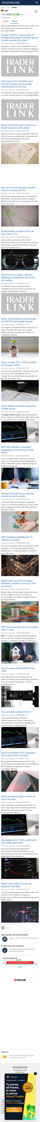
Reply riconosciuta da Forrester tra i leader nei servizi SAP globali (18, 126)
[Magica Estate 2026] (20, 1097)
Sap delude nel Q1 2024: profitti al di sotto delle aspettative (18, 841)
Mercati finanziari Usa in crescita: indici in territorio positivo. (17, 495)
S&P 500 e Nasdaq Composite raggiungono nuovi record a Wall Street (17, 450)
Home (3, 7)
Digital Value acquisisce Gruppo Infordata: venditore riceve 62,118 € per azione (18, 583)
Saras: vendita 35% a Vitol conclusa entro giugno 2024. (18, 363)
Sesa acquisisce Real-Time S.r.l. (17, 712)
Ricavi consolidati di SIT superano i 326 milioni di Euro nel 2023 (18, 754)
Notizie (14, 21)
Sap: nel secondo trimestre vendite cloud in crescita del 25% (18, 189)
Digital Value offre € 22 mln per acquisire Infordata (16, 885)
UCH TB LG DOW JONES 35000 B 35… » (20, 963)
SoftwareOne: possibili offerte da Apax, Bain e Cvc (17, 232)
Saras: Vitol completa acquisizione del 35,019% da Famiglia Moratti (18, 320)
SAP (8, 7)
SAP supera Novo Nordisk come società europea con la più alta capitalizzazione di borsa (17, 84)
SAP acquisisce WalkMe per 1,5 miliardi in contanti (16, 538)
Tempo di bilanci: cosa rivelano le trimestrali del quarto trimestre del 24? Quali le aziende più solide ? (20, 38)
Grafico (6, 21)
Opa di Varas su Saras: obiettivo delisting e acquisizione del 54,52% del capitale (18, 278)
